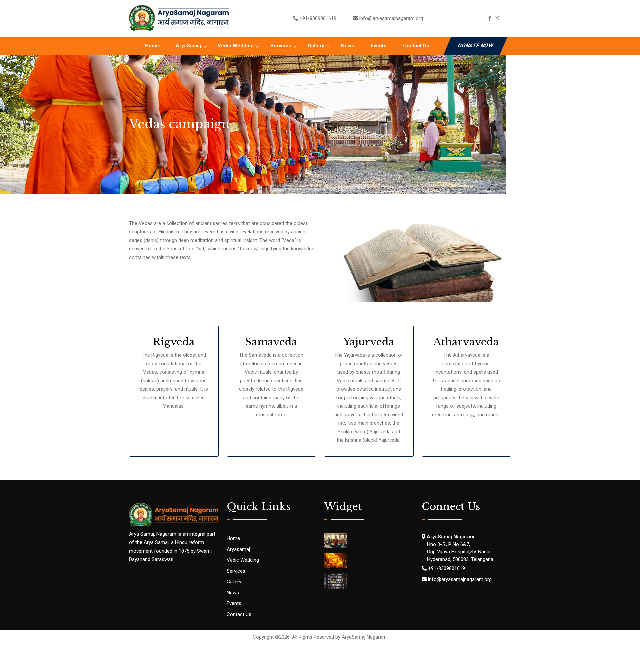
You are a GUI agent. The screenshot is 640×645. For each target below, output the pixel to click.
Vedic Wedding (236, 46)
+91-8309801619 (317, 18)
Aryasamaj (238, 549)
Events (378, 46)
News (347, 46)
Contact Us (416, 46)
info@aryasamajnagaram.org (391, 18)
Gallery (316, 46)
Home (152, 46)
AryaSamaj (188, 46)
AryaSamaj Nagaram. (365, 637)
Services (280, 46)
